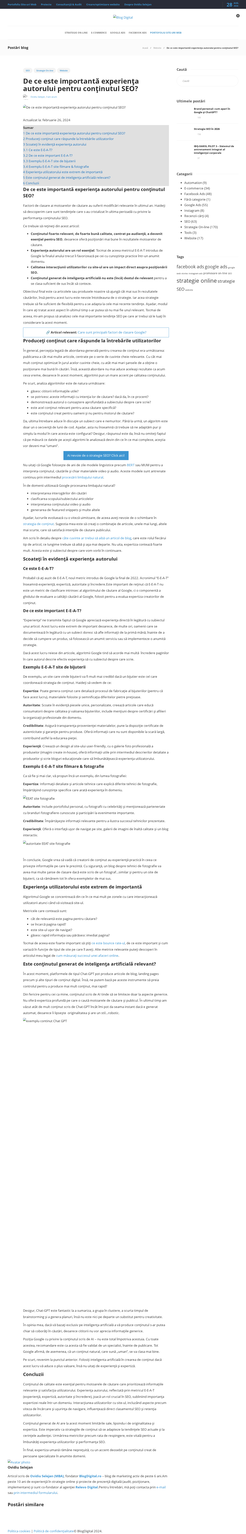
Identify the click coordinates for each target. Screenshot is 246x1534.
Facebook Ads (138, 32)
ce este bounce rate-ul (108, 943)
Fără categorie (195, 199)
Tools (188, 232)
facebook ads (190, 266)
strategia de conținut (38, 524)
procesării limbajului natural (82, 477)
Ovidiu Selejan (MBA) (47, 1476)
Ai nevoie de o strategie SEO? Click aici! (96, 455)
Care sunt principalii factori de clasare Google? (112, 332)
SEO (28, 70)
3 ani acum (51, 96)
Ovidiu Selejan (38, 96)
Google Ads (117, 32)
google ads (216, 266)
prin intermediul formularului (35, 1492)
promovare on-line (215, 273)
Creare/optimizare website (103, 4)
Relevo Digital (87, 1487)
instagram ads (196, 273)
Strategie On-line (76, 32)
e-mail (161, 1487)
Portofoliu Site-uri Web (22, 4)
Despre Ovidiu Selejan (138, 4)
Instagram (191, 210)
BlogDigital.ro (90, 1476)
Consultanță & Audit (69, 4)
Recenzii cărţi (194, 216)
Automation (193, 182)
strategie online (197, 280)
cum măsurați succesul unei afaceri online (87, 955)
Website (157, 47)
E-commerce (99, 32)
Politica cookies (19, 1531)
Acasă (145, 47)
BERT (131, 465)
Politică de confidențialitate (54, 1531)
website (189, 290)
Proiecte (46, 4)
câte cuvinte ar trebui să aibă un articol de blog (96, 538)
